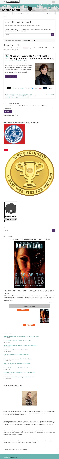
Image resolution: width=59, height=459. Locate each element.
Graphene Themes (13, 457)
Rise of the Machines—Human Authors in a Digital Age (29, 239)
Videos (32, 13)
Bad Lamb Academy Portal (19, 13)
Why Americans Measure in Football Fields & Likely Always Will (20, 345)
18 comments (51, 94)
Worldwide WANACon (22, 60)
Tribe (36, 13)
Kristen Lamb (8, 60)
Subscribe (7, 111)
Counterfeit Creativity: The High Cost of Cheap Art (17, 340)
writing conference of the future (21, 97)
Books (27, 13)
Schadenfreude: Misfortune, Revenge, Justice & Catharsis (19, 377)
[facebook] (6, 2)
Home (4, 13)
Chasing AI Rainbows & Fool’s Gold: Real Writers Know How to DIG (21, 336)
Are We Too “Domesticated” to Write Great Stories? (18, 368)
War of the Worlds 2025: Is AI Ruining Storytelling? (17, 363)
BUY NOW (23, 309)
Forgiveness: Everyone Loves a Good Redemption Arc (18, 358)
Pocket (22, 88)
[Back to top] (56, 456)
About (4, 16)
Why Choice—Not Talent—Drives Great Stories (16, 349)
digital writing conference (12, 94)
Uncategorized (15, 60)
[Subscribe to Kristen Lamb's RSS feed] (4, 2)
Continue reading (11, 76)
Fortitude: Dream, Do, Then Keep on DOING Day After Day (19, 372)
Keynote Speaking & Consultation (47, 13)
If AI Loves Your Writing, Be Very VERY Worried (16, 354)
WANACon (13, 95)
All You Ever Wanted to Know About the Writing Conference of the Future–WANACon (32, 57)
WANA (26, 94)
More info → (52, 302)
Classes (9, 13)
